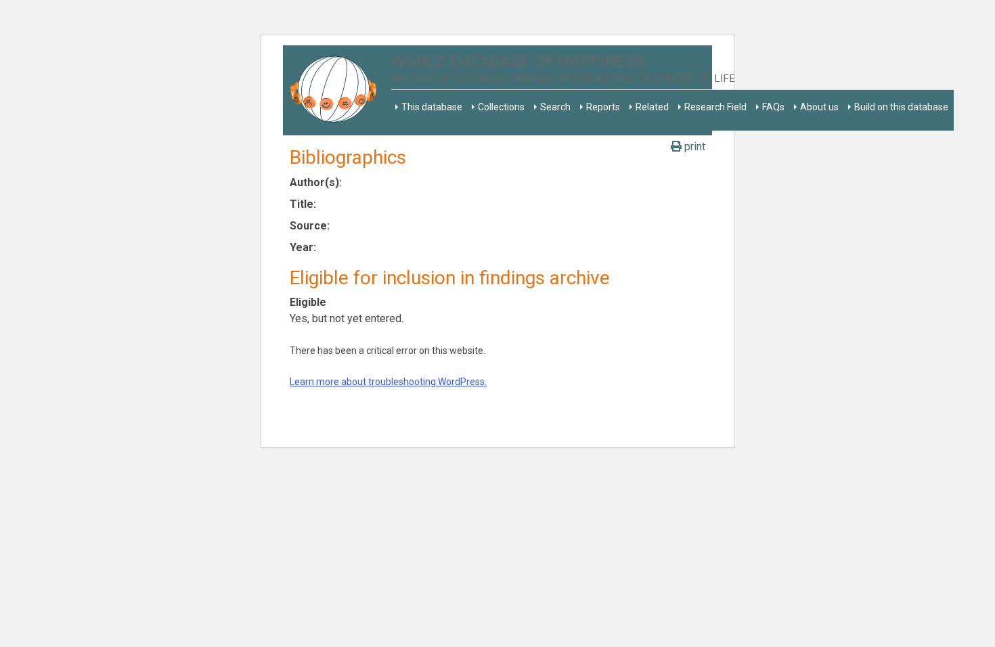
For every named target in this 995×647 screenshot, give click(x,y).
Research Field (715, 107)
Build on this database (901, 107)
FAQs (773, 107)
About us (819, 107)
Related (652, 107)
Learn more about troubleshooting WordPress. (388, 381)
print (693, 146)
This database (431, 107)
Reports (603, 107)
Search (555, 107)
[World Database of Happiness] (337, 90)
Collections (501, 107)
